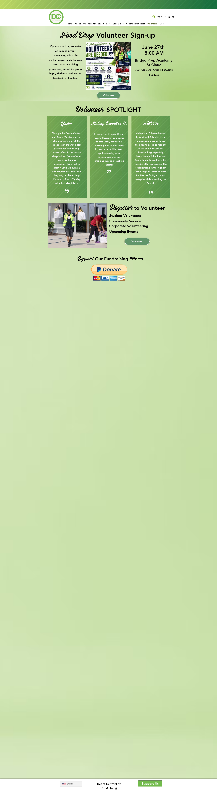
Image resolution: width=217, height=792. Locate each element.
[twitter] (106, 788)
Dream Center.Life (108, 784)
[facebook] (165, 17)
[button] (77, 225)
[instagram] (172, 17)
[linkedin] (169, 17)
